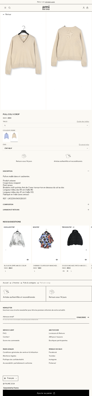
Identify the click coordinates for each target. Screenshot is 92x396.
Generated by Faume (11, 388)
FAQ (4, 333)
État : (5, 144)
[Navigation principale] (5, 7)
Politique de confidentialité (13, 360)
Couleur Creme (9, 130)
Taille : (5, 121)
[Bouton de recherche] (9, 7)
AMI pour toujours (56, 337)
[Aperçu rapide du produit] (27, 259)
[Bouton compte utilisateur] (84, 7)
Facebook (53, 352)
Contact (6, 337)
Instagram (53, 360)
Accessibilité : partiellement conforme (17, 363)
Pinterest (52, 363)
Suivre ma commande (11, 341)
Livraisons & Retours (57, 333)
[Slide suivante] (86, 250)
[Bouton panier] (87, 7)
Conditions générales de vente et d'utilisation (20, 352)
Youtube (52, 356)
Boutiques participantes (58, 341)
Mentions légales (9, 356)
